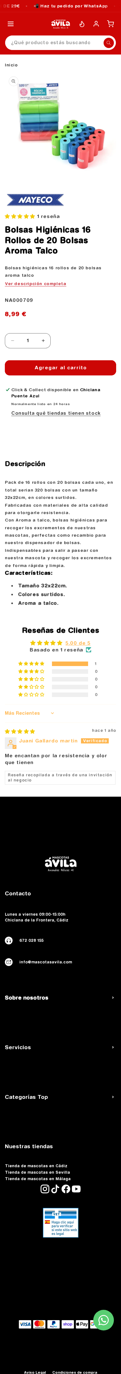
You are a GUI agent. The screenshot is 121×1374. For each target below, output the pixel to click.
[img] (20, 731)
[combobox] (60, 42)
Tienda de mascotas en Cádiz (36, 1166)
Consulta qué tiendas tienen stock (56, 413)
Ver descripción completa (35, 283)
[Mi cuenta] (96, 24)
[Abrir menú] (10, 24)
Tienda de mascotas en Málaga (38, 1178)
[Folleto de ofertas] (82, 24)
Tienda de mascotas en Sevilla (37, 1172)
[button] (21, 216)
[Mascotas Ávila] (60, 24)
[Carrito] (110, 24)
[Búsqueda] (109, 43)
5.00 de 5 (78, 643)
